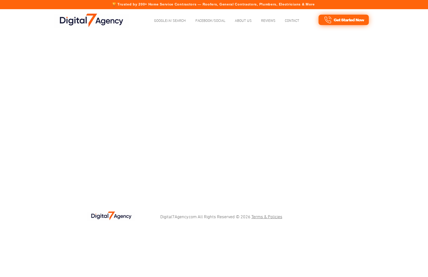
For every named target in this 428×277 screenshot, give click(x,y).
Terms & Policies (266, 217)
